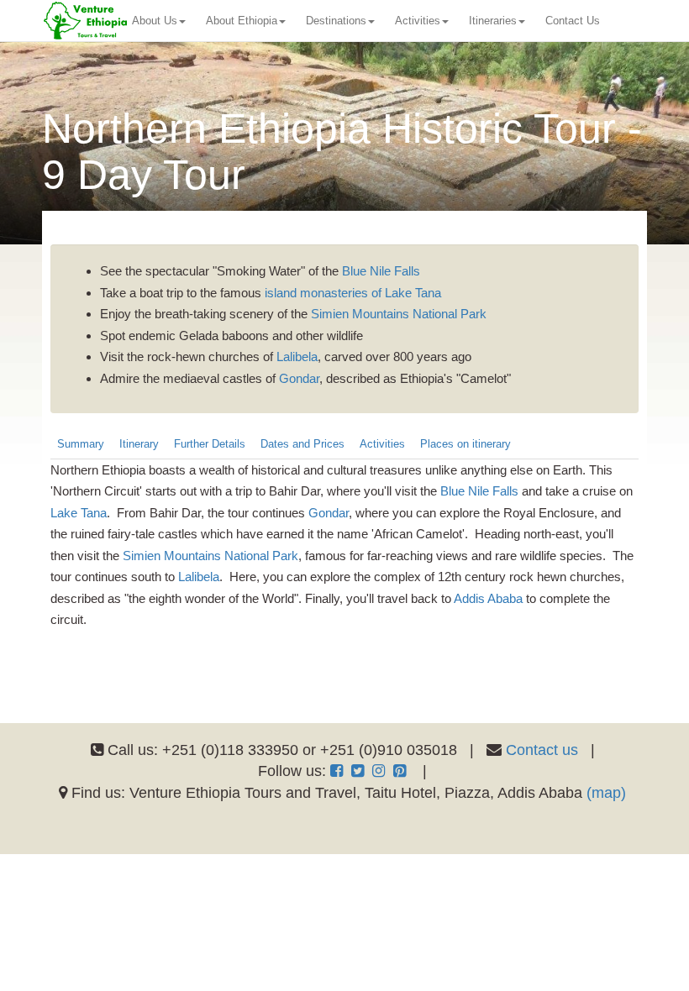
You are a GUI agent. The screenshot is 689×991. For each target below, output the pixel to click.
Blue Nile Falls (381, 271)
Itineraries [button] (493, 20)
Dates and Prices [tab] (302, 444)
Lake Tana (78, 513)
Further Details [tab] (209, 444)
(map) (606, 792)
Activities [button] (417, 20)
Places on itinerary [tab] (465, 444)
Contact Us (572, 20)
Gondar (299, 378)
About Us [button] (154, 20)
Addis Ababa (488, 598)
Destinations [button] (336, 20)
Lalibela (297, 356)
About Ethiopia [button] (241, 20)
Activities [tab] (382, 444)
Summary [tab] (80, 444)
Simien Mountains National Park (399, 314)
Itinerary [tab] (139, 444)
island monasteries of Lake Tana (353, 293)
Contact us (542, 750)
